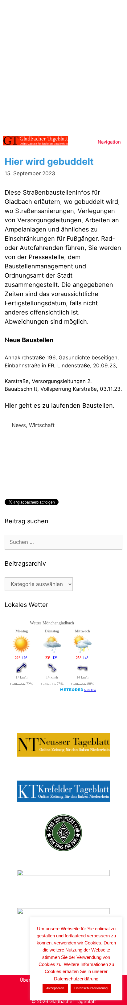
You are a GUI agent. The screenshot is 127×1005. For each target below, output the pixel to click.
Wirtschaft (42, 425)
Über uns (30, 980)
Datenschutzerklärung (91, 988)
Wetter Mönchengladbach (52, 623)
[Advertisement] (63, 66)
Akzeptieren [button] (55, 988)
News (19, 425)
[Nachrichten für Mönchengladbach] (35, 140)
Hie (9, 405)
